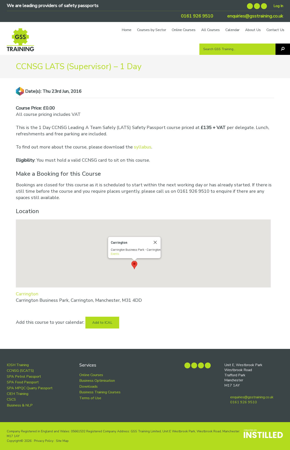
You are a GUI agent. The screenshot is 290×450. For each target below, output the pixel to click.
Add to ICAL (102, 322)
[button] (134, 265)
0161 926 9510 (196, 16)
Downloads (88, 386)
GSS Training (20, 42)
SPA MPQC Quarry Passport (30, 388)
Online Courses (91, 374)
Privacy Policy (43, 441)
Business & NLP (20, 405)
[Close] (155, 242)
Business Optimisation (97, 380)
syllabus (142, 147)
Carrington (27, 294)
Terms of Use (90, 398)
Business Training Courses (100, 392)
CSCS (11, 399)
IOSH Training (18, 364)
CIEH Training (17, 393)
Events (115, 253)
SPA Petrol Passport (24, 376)
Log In (278, 5)
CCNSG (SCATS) (20, 370)
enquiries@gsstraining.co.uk (254, 16)
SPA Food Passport (23, 382)
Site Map (62, 441)
